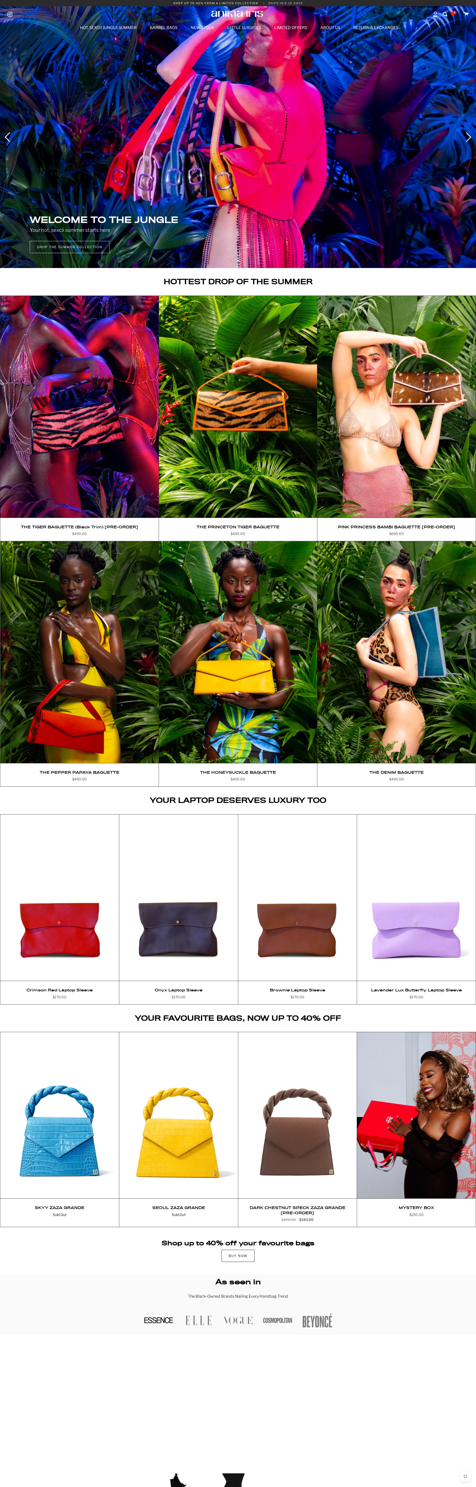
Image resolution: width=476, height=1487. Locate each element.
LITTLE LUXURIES (244, 27)
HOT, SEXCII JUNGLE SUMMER (108, 27)
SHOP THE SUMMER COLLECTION (69, 247)
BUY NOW (238, 1256)
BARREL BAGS (164, 27)
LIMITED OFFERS (290, 27)
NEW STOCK (202, 27)
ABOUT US (330, 27)
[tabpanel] (238, 137)
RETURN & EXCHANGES (375, 27)
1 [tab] (238, 260)
